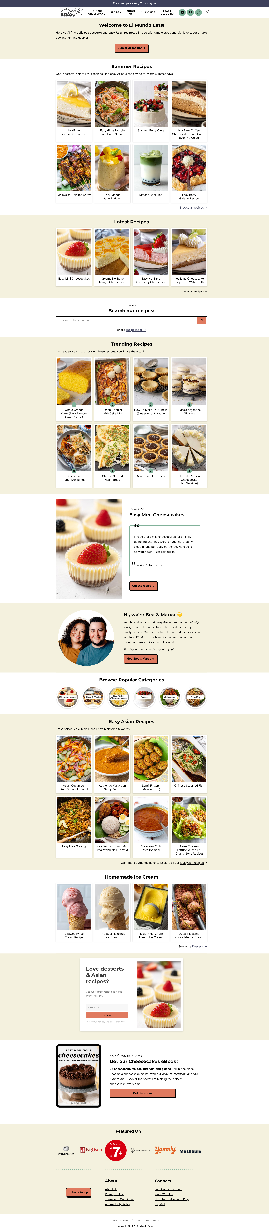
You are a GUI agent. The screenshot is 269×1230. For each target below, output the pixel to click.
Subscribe (148, 12)
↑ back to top (78, 1192)
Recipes (116, 12)
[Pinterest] (190, 12)
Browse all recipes (132, 48)
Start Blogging (167, 12)
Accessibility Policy (117, 1204)
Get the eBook (142, 1093)
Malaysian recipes (192, 862)
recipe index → (136, 329)
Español (160, 1204)
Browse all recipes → (193, 207)
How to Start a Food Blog (172, 1199)
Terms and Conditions (119, 1199)
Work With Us (164, 1194)
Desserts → (199, 946)
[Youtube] (182, 12)
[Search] (201, 320)
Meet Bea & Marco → (141, 658)
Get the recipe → (143, 585)
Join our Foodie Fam (168, 1189)
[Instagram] (198, 12)
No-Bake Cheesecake (96, 12)
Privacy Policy (114, 1194)
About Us (131, 12)
